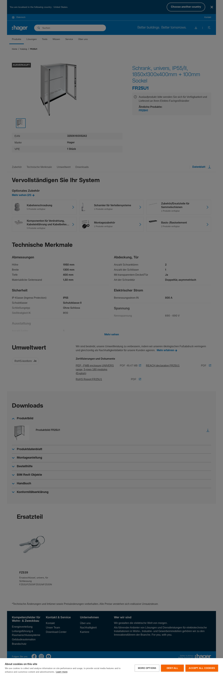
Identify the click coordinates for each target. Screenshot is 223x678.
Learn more (61, 672)
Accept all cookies (202, 668)
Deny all (172, 668)
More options (147, 668)
